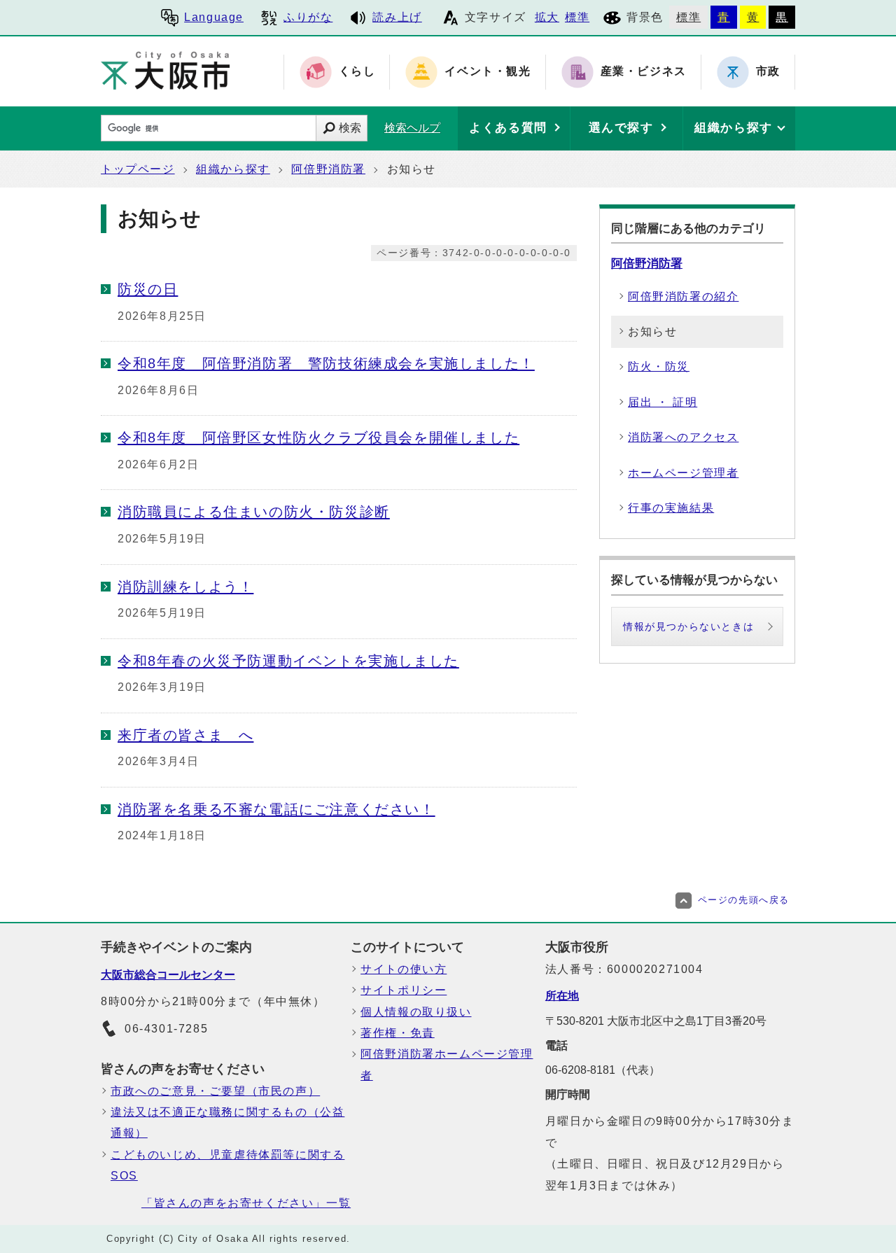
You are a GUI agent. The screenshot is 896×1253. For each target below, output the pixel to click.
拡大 (547, 17)
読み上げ (396, 17)
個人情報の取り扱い (415, 1012)
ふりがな (308, 17)
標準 (577, 17)
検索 (350, 128)
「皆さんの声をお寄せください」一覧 (246, 1203)
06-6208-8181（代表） (602, 1070)
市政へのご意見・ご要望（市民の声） (215, 1091)
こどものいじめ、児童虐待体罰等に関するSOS (227, 1165)
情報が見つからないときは (688, 626)
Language (214, 17)
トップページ (138, 169)
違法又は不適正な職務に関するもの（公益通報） (227, 1122)
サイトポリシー (403, 990)
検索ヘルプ (412, 128)
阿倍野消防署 (328, 169)
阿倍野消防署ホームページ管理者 (446, 1064)
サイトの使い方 (403, 969)
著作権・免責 (397, 1033)
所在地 (562, 996)
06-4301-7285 (166, 1029)
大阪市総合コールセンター (168, 975)
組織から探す (233, 169)
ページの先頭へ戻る (744, 900)
